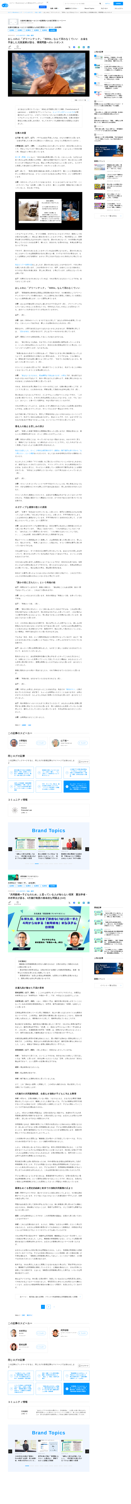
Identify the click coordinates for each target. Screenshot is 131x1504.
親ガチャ (29, 1315)
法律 (23, 1315)
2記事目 (20, 30)
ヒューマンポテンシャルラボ (64, 112)
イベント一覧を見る (108, 216)
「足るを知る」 (25, 331)
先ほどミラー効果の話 (23, 265)
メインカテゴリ (28, 12)
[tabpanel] (48, 849)
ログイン (107, 3)
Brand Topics (89, 8)
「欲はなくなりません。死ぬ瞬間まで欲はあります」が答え (43, 375)
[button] (83, 762)
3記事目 (28, 30)
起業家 (24, 725)
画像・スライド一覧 (80, 100)
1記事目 (11, 30)
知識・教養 (53, 8)
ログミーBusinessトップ (15, 12)
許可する (42, 7)
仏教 (29, 725)
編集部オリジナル (71, 8)
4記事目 (36, 30)
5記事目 (44, 30)
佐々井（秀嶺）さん (23, 157)
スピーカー (104, 8)
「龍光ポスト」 (71, 689)
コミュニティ (119, 8)
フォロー (40, 743)
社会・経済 (38, 12)
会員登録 (118, 3)
